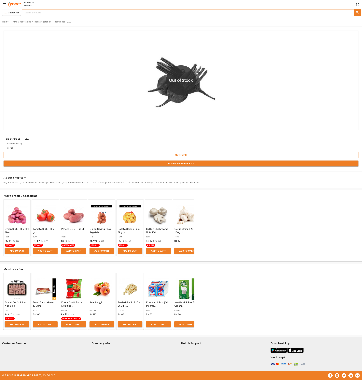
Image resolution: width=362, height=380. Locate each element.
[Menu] (4, 4)
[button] (11, 13)
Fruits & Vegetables (21, 22)
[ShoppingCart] (357, 4)
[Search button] (357, 12)
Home (5, 22)
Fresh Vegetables (42, 22)
